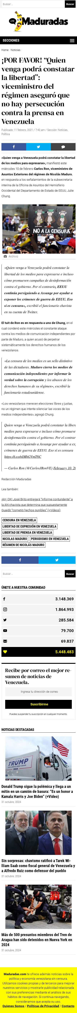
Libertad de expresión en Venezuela (29, 526)
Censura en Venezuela (19, 520)
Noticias (15, 50)
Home (5, 50)
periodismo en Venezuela (50, 539)
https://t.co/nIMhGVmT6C (22, 456)
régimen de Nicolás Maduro (23, 545)
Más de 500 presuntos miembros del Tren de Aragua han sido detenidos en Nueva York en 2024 (36, 939)
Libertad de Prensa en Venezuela (27, 532)
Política (5, 134)
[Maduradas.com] (38, 31)
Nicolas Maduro (15, 539)
